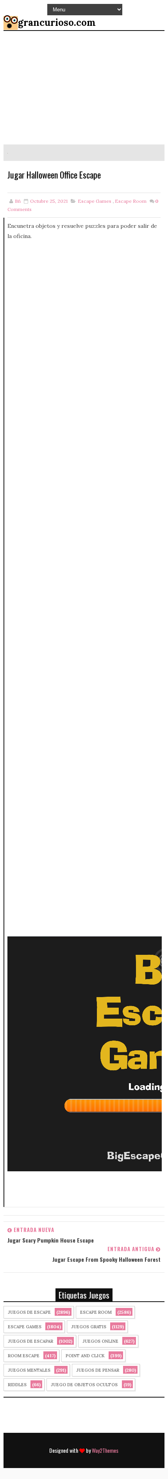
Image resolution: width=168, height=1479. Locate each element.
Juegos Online (100, 1341)
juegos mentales (29, 1370)
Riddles (17, 1384)
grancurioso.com (57, 22)
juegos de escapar (30, 1341)
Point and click (85, 1355)
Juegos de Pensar (97, 1370)
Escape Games (94, 201)
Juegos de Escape (29, 1312)
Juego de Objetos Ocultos (84, 1384)
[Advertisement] (84, 588)
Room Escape (23, 1355)
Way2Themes (105, 1450)
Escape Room (131, 201)
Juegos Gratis (88, 1326)
